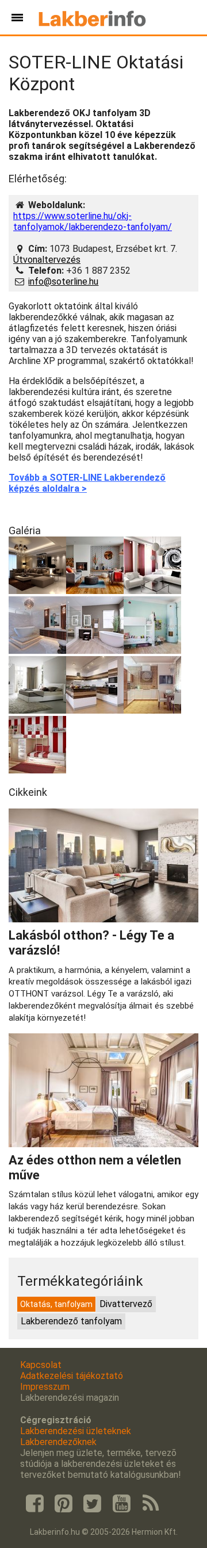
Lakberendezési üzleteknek (75, 1431)
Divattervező (125, 1303)
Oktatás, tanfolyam (56, 1304)
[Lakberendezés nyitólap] (92, 17)
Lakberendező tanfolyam (71, 1321)
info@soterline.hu (63, 281)
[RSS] (150, 1504)
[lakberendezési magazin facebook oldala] (34, 1504)
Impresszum (45, 1386)
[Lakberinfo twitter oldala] (92, 1504)
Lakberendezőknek (58, 1441)
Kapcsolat (41, 1364)
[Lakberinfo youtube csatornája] (121, 1504)
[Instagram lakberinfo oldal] (63, 1504)
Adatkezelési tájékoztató (71, 1375)
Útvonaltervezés (46, 259)
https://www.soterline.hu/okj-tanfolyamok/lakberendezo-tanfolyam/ (92, 221)
